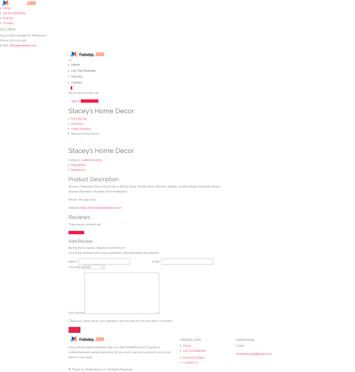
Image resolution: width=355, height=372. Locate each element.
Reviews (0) (78, 170)
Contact (8, 23)
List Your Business (14, 13)
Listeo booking (92, 160)
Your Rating (76, 267)
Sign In (75, 101)
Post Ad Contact (194, 357)
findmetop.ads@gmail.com (253, 354)
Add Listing (88, 101)
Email (156, 261)
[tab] (151, 165)
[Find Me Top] (21, 2)
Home (7, 8)
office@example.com (23, 45)
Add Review (76, 232)
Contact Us (190, 362)
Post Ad (8, 18)
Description (78, 165)
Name (73, 261)
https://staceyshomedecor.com (101, 207)
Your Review (76, 313)
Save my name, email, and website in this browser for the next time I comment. (122, 321)
